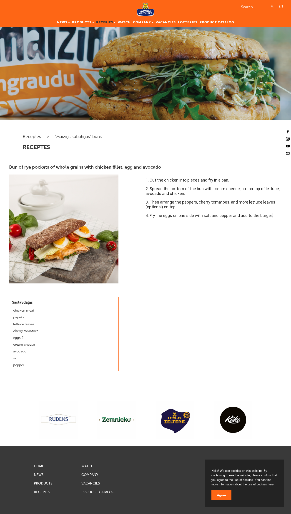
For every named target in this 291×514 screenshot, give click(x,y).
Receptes (32, 136)
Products (81, 22)
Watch (124, 22)
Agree (221, 495)
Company (142, 22)
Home (39, 466)
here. (271, 484)
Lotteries (187, 22)
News (62, 22)
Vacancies (166, 22)
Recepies (104, 22)
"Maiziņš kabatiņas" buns (78, 136)
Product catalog (217, 22)
